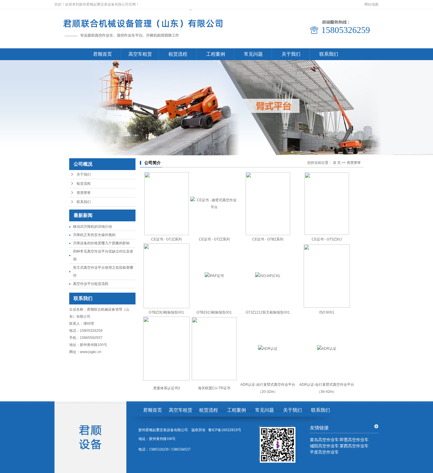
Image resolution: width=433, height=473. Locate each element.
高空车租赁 (140, 54)
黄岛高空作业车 (324, 440)
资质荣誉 (84, 193)
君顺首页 (102, 54)
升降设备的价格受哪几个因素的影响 (101, 243)
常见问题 (253, 54)
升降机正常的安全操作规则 (94, 235)
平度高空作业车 (324, 452)
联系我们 (328, 54)
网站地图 (371, 4)
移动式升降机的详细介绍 (92, 227)
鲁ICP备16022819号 (224, 430)
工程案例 (215, 54)
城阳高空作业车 (324, 446)
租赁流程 (177, 54)
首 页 (337, 163)
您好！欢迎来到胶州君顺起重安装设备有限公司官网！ (96, 4)
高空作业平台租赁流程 (90, 284)
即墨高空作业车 (354, 440)
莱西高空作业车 (354, 446)
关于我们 (291, 54)
